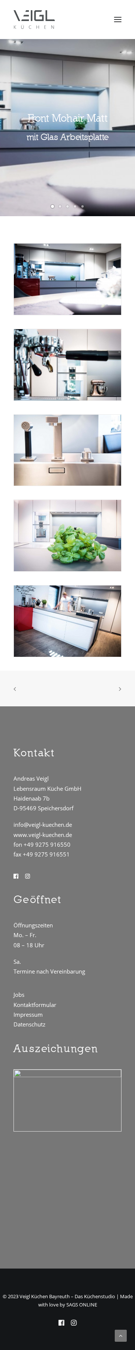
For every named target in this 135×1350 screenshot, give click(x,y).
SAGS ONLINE (81, 1304)
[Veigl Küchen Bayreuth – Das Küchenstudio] (34, 19)
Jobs (19, 994)
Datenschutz (29, 1024)
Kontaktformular (35, 1004)
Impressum (28, 1014)
